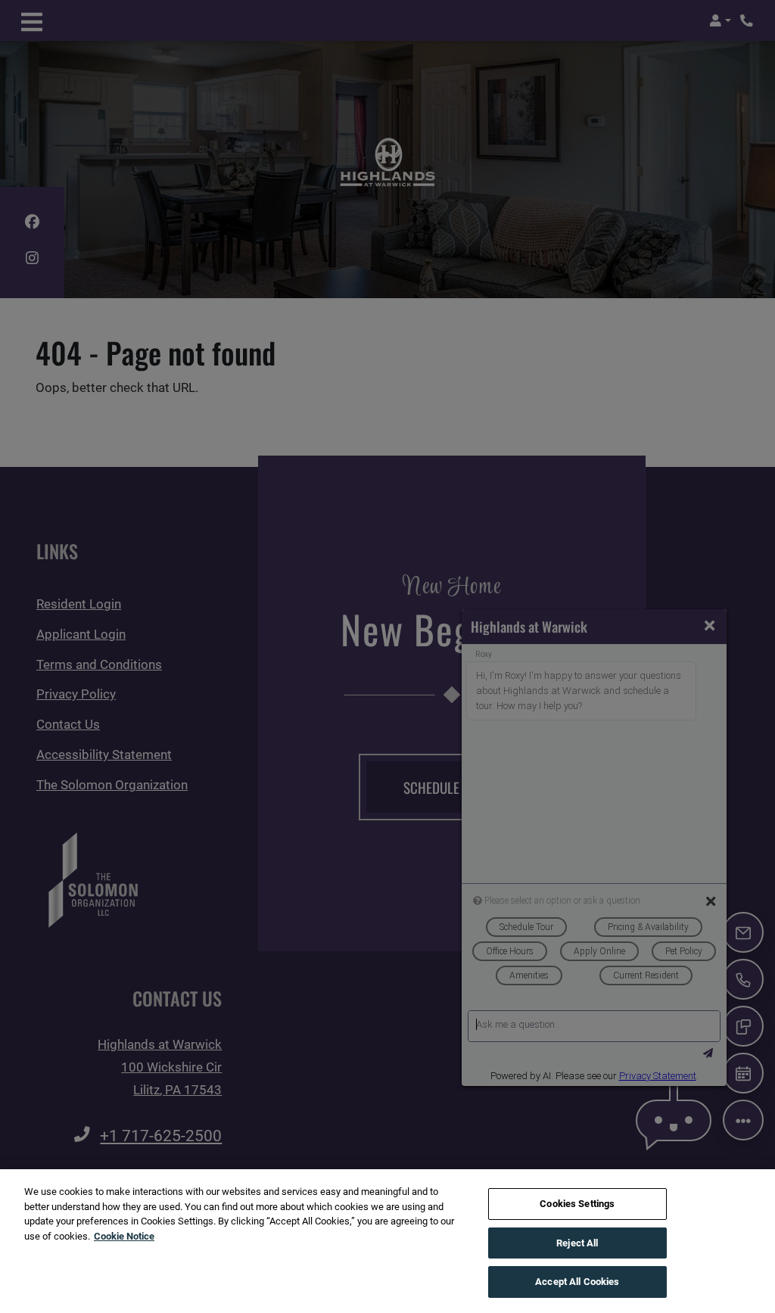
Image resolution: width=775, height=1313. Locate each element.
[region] (387, 1241)
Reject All (577, 1243)
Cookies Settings (577, 1203)
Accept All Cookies (577, 1281)
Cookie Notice (124, 1236)
